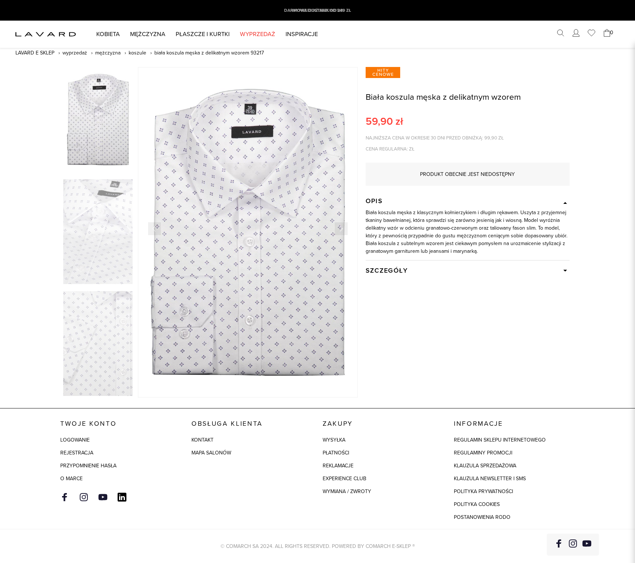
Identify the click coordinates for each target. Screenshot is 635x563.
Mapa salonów (211, 453)
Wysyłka (334, 440)
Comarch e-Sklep (388, 546)
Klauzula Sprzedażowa (485, 466)
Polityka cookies (477, 504)
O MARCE (71, 478)
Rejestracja (76, 453)
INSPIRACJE (302, 34)
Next (341, 228)
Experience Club (344, 478)
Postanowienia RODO (482, 517)
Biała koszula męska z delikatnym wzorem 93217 (209, 53)
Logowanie (75, 440)
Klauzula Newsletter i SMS (490, 478)
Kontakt (202, 440)
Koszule (137, 53)
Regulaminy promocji (483, 453)
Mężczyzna (147, 34)
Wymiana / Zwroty (347, 491)
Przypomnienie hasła (88, 466)
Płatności (336, 453)
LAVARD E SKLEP (34, 53)
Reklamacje (338, 466)
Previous (154, 228)
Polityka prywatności (483, 491)
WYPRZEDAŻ (257, 34)
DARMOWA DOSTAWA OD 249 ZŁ (317, 10)
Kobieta (108, 34)
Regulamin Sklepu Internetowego (500, 440)
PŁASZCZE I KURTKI (203, 34)
